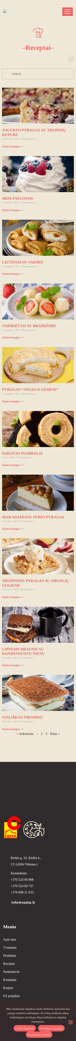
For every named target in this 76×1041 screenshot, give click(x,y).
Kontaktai (9, 980)
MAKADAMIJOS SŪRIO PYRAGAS (33, 517)
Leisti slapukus (25, 1028)
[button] (71, 58)
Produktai (9, 955)
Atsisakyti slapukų (51, 1028)
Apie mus (9, 939)
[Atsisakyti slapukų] (71, 1022)
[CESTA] (20, 11)
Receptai (9, 963)
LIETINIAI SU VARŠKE (22, 262)
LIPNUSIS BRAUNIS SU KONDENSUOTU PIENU (23, 651)
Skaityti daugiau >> (13, 146)
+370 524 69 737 (22, 886)
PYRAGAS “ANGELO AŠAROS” (30, 389)
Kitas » (55, 734)
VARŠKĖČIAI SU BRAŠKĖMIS (29, 326)
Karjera (8, 988)
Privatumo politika (39, 1034)
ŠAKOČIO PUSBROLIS (22, 453)
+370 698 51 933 (22, 892)
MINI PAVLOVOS (17, 198)
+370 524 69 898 (22, 879)
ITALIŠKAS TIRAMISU (22, 717)
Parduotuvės (11, 971)
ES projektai (11, 996)
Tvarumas (9, 947)
